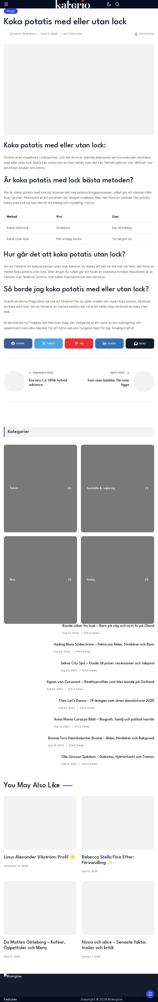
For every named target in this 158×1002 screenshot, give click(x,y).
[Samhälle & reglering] (117, 488)
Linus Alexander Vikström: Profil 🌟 (40, 857)
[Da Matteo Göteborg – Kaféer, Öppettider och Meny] (40, 908)
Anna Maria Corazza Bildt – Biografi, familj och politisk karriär (104, 719)
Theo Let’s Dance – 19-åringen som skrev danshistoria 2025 (106, 701)
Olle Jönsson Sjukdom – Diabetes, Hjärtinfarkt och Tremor (107, 757)
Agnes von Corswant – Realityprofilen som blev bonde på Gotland (100, 682)
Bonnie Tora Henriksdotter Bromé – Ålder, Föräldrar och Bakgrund (101, 738)
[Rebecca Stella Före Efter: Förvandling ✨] (118, 823)
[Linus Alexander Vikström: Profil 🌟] (40, 823)
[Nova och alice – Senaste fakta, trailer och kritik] (118, 908)
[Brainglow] (72, 4)
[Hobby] (117, 580)
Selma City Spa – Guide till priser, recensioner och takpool (107, 663)
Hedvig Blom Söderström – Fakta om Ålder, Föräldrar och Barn (104, 644)
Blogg (10, 11)
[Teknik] (40, 488)
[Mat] (40, 580)
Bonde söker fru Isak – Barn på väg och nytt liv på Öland (108, 626)
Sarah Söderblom (25, 33)
